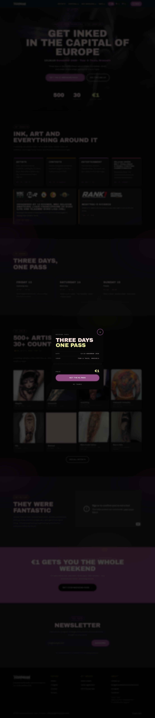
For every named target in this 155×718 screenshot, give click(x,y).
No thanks (77, 384)
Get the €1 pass (77, 378)
